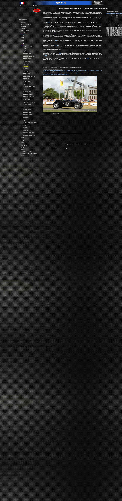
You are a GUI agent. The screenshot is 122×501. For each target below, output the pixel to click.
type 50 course (23, 68)
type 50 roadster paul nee (25, 84)
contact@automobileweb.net (75, 67)
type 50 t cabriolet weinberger (26, 94)
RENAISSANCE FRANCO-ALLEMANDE (28, 153)
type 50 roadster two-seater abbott (27, 63)
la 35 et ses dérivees (24, 30)
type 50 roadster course (25, 110)
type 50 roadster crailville (25, 109)
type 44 (21, 37)
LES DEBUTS (22, 26)
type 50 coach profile (24, 128)
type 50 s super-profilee (25, 74)
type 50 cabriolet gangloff (25, 53)
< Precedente (55, 113)
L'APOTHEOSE (23, 145)
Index (59, 113)
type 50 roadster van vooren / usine (27, 96)
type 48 (21, 42)
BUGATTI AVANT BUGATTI (25, 24)
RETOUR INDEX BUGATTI (33, 5)
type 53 (21, 140)
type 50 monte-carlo (24, 120)
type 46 (21, 40)
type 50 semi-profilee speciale (26, 97)
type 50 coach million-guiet (25, 58)
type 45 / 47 (22, 38)
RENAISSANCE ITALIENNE (25, 151)
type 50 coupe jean (24, 78)
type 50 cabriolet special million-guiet (27, 102)
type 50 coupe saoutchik (25, 104)
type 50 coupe (23, 127)
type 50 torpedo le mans (25, 64)
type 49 (21, 43)
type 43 (21, 35)
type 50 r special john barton (25, 107)
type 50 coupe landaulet (25, 119)
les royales (22, 32)
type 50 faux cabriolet (24, 99)
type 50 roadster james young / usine (27, 76)
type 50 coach (23, 115)
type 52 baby (22, 139)
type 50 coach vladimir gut (25, 124)
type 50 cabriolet (23, 117)
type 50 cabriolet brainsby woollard (27, 86)
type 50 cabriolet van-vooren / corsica (27, 87)
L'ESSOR (22, 28)
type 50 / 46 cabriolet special (26, 92)
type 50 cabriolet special (25, 112)
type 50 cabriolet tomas (25, 71)
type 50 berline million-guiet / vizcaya (27, 56)
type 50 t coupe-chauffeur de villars (27, 83)
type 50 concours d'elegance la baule (27, 135)
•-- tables (22, 48)
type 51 (21, 137)
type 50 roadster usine (24, 51)
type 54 (21, 142)
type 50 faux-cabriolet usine (25, 81)
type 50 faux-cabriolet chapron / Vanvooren (28, 122)
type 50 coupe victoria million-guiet (27, 59)
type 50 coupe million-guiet (25, 69)
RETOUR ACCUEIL (22, 5)
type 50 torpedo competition (25, 101)
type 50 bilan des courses (25, 130)
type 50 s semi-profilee (24, 73)
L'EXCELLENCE (23, 34)
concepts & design (23, 155)
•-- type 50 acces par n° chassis (26, 46)
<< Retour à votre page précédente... (112, 11)
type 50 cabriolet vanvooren (25, 91)
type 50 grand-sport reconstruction (26, 106)
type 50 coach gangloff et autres (26, 54)
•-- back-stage (22, 143)
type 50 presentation (24, 49)
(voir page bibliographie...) (53, 71)
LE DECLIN (22, 147)
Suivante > (63, 113)
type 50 (21, 45)
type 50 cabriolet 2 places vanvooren (27, 132)
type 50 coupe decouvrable (25, 79)
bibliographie (22, 22)
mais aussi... (22, 149)
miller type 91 (23, 133)
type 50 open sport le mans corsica (27, 89)
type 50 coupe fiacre (24, 61)
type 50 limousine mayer (25, 125)
